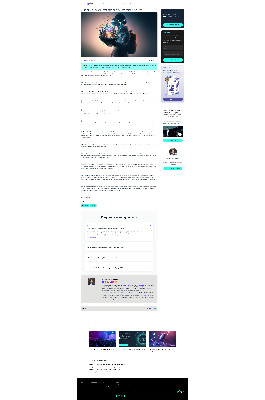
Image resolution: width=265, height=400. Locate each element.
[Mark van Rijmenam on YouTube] (122, 396)
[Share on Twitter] (76, 12)
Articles (125, 3)
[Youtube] (108, 282)
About (102, 3)
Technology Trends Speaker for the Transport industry (104, 372)
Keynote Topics (94, 384)
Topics (108, 3)
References (116, 3)
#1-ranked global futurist (144, 285)
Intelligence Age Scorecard (96, 393)
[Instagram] (113, 282)
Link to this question (91, 237)
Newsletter (132, 3)
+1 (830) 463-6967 (121, 299)
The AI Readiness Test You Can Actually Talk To (132, 349)
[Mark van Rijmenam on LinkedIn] (116, 396)
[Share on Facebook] (76, 14)
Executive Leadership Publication (97, 382)
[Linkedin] (105, 282)
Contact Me (173, 140)
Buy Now (172, 99)
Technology (85, 205)
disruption (90, 75)
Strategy (93, 205)
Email (165, 52)
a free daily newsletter (110, 67)
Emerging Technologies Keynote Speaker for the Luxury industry (107, 364)
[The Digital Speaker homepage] (90, 4)
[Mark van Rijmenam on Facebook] (124, 396)
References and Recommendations (98, 388)
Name (165, 46)
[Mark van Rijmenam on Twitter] (119, 396)
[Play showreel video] (173, 131)
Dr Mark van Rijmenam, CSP (89, 60)
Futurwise (145, 295)
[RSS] (116, 282)
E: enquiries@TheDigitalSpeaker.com (123, 390)
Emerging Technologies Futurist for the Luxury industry (104, 369)
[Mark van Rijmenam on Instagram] (127, 396)
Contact (141, 3)
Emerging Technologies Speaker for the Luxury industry (104, 367)
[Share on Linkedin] (76, 10)
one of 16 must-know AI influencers (126, 292)
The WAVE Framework (95, 391)
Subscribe (173, 60)
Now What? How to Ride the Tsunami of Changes (100, 386)
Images (82, 388)
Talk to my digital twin (173, 168)
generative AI (123, 82)
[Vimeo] (111, 282)
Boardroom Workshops (95, 395)
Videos (82, 390)
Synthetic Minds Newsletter (96, 390)
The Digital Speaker (127, 285)
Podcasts (82, 391)
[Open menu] (81, 4)
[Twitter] (103, 282)
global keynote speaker (145, 287)
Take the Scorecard (173, 25)
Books (82, 386)
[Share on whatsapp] (76, 16)
